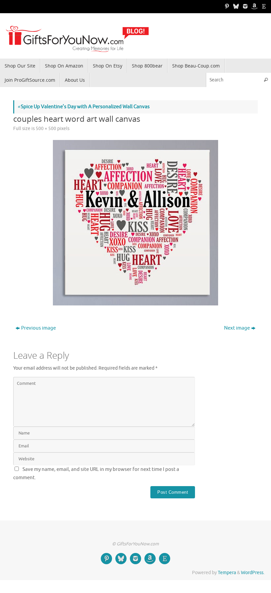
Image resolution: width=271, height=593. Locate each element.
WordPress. (252, 572)
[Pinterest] (226, 6)
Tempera (227, 572)
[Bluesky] (235, 6)
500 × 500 (46, 128)
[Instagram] (244, 6)
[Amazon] (253, 6)
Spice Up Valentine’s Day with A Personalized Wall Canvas (84, 107)
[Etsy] (263, 6)
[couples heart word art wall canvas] (135, 222)
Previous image (38, 328)
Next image (237, 328)
